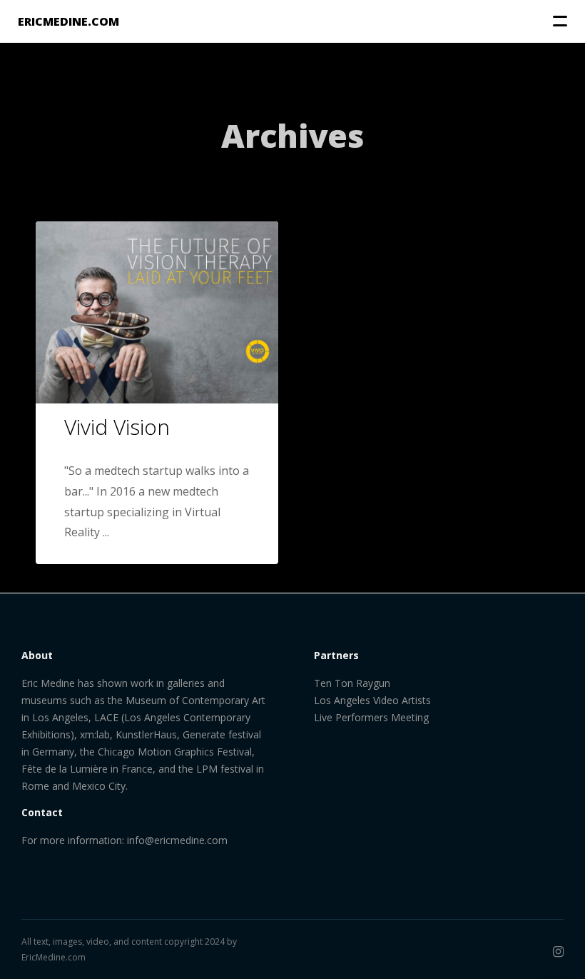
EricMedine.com (53, 957)
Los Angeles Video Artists (372, 700)
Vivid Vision (117, 426)
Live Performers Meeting (371, 717)
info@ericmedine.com (177, 840)
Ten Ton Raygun (352, 683)
